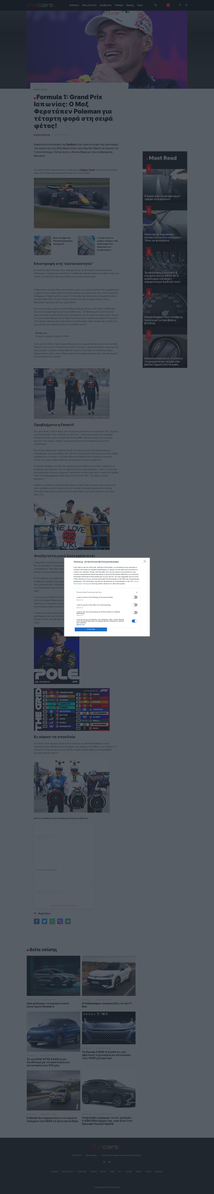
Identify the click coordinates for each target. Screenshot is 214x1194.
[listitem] (107, 592)
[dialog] (107, 597)
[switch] (135, 597)
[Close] (145, 562)
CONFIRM (91, 629)
